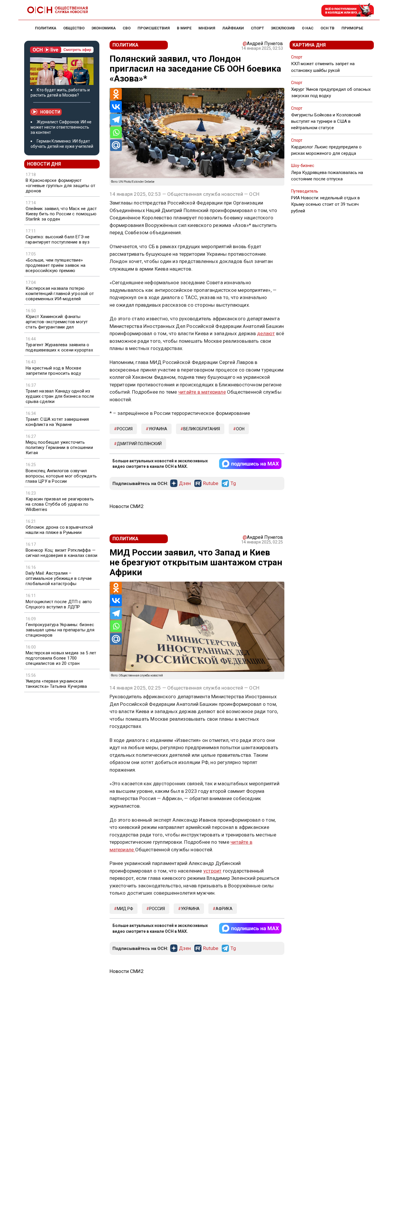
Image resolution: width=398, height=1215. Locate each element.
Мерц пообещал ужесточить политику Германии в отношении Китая (59, 447)
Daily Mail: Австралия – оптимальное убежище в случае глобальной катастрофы (59, 578)
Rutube (210, 483)
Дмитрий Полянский (139, 443)
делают (266, 333)
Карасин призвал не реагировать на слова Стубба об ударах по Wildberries (60, 504)
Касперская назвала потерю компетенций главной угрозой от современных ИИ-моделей (60, 293)
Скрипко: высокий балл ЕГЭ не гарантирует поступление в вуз (58, 239)
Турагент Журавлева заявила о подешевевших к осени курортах (59, 347)
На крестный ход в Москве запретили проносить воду (53, 370)
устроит (212, 871)
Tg (233, 483)
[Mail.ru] (116, 145)
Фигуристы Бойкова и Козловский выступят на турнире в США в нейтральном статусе (326, 121)
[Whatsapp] (116, 132)
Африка (224, 908)
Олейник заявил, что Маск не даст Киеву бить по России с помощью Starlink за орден (61, 214)
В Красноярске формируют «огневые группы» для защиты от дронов (60, 185)
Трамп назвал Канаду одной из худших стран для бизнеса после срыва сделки (60, 396)
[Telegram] (116, 119)
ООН (240, 429)
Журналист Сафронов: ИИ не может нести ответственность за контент (61, 127)
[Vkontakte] (116, 107)
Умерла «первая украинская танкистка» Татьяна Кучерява (56, 683)
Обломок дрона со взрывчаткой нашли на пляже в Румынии (59, 530)
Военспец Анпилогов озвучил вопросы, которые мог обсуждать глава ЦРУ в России (61, 476)
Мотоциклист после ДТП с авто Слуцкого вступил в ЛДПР (59, 604)
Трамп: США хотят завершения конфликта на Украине (57, 422)
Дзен (185, 483)
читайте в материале (202, 392)
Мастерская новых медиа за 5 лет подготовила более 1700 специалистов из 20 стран (61, 658)
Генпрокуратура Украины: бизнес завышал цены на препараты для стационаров (60, 630)
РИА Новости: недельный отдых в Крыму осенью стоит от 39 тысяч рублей (325, 204)
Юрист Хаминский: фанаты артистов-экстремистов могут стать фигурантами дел (57, 322)
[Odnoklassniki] (116, 94)
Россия (125, 429)
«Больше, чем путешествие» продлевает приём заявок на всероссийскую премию (55, 265)
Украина (158, 429)
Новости (50, 112)
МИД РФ (125, 908)
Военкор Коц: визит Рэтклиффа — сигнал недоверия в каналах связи (61, 553)
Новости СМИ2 (127, 506)
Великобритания (201, 429)
